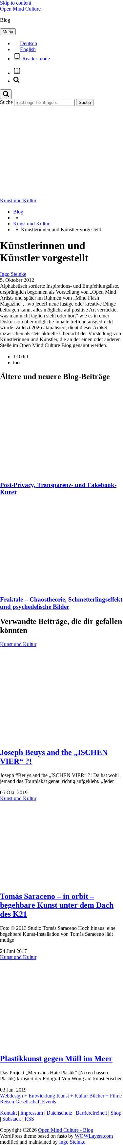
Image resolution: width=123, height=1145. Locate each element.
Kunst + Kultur (72, 1095)
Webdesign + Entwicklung (27, 1095)
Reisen (7, 1101)
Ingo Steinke (13, 274)
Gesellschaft (28, 1101)
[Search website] (16, 81)
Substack (11, 1119)
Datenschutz (59, 1113)
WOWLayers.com (94, 1136)
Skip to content (15, 3)
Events (49, 1101)
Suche (6, 102)
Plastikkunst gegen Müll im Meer (56, 1058)
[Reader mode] (17, 73)
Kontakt (8, 1113)
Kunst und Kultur (18, 200)
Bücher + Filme (105, 1095)
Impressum (31, 1113)
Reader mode (35, 58)
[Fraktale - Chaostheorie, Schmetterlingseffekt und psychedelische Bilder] (61, 586)
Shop (116, 1113)
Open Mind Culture (20, 9)
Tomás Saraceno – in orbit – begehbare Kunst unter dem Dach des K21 (56, 905)
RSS (29, 1119)
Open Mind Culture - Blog (65, 1130)
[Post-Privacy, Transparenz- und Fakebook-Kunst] (61, 472)
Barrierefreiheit (91, 1113)
